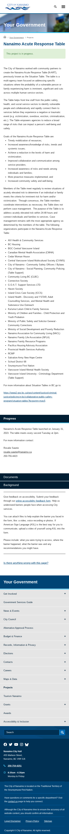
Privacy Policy (32, 821)
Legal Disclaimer (12, 821)
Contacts (8, 662)
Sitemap (48, 821)
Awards (7, 713)
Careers (8, 670)
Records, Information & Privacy (20, 645)
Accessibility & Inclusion (16, 721)
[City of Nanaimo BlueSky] (27, 744)
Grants (7, 704)
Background (11, 485)
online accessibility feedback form (33, 501)
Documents (11, 477)
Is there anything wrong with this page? (26, 562)
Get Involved (10, 594)
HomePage (5, 37)
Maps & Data (10, 679)
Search (55, 6)
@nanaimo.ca (25, 452)
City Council (10, 619)
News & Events (11, 611)
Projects (8, 687)
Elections (8, 653)
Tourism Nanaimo (12, 696)
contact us (13, 801)
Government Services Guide (18, 602)
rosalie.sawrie (11, 452)
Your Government (16, 37)
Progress (10, 418)
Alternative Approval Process (18, 628)
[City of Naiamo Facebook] (5, 744)
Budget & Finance (13, 636)
